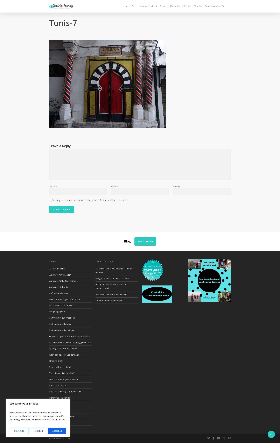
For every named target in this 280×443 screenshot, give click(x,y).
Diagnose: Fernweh (58, 403)
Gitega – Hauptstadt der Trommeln (112, 278)
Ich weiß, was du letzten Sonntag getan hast (70, 342)
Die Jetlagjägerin (57, 311)
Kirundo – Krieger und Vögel (109, 300)
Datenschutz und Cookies (61, 305)
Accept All (57, 430)
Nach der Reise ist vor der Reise (64, 354)
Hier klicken (145, 241)
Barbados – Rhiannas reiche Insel (111, 294)
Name (53, 186)
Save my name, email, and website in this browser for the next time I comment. (89, 200)
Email (114, 186)
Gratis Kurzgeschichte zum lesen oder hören (70, 336)
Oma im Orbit (55, 361)
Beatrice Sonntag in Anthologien (64, 299)
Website (176, 186)
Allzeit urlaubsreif (57, 268)
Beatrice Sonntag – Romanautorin (65, 391)
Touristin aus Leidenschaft (61, 373)
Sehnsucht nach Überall (60, 367)
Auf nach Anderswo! (58, 293)
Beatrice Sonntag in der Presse (63, 379)
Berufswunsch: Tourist (59, 397)
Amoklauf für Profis (58, 287)
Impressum (54, 422)
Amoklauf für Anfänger (60, 274)
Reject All (38, 430)
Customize (19, 430)
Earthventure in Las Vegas (61, 330)
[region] (38, 418)
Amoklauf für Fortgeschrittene (63, 280)
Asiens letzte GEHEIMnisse (61, 416)
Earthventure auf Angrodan (62, 317)
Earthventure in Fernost (60, 324)
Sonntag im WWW (57, 385)
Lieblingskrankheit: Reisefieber (63, 348)
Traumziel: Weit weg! (59, 410)
